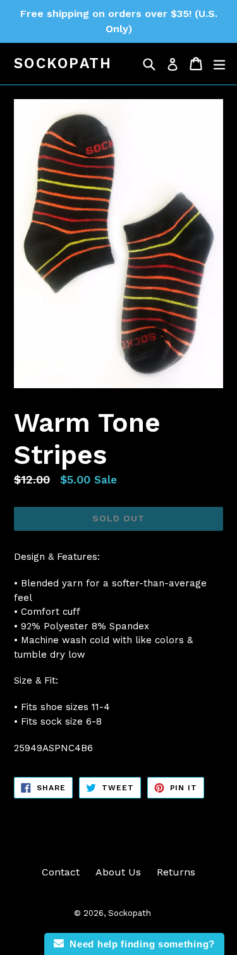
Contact (61, 872)
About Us (118, 872)
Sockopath (63, 63)
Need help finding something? (139, 944)
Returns (176, 872)
